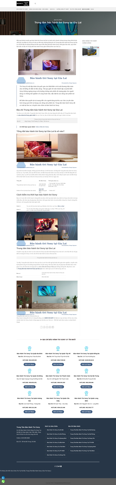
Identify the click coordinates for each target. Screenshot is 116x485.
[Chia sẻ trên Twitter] (44, 327)
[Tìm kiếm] (35, 3)
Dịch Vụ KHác (86, 9)
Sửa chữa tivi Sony (42, 127)
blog (92, 9)
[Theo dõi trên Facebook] (55, 466)
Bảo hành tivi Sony (22, 9)
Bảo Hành (45, 9)
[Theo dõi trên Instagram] (57, 466)
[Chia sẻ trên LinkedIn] (53, 327)
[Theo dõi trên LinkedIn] (61, 466)
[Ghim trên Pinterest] (50, 327)
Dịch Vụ (52, 9)
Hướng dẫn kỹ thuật (63, 9)
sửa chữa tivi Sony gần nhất (26, 115)
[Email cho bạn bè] (47, 327)
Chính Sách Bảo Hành (35, 9)
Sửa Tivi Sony (46, 470)
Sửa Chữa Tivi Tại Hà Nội (18, 470)
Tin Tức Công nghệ (75, 9)
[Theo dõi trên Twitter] (59, 466)
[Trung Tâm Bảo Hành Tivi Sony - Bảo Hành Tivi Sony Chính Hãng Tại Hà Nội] (24, 3)
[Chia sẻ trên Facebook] (41, 327)
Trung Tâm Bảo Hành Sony (34, 470)
